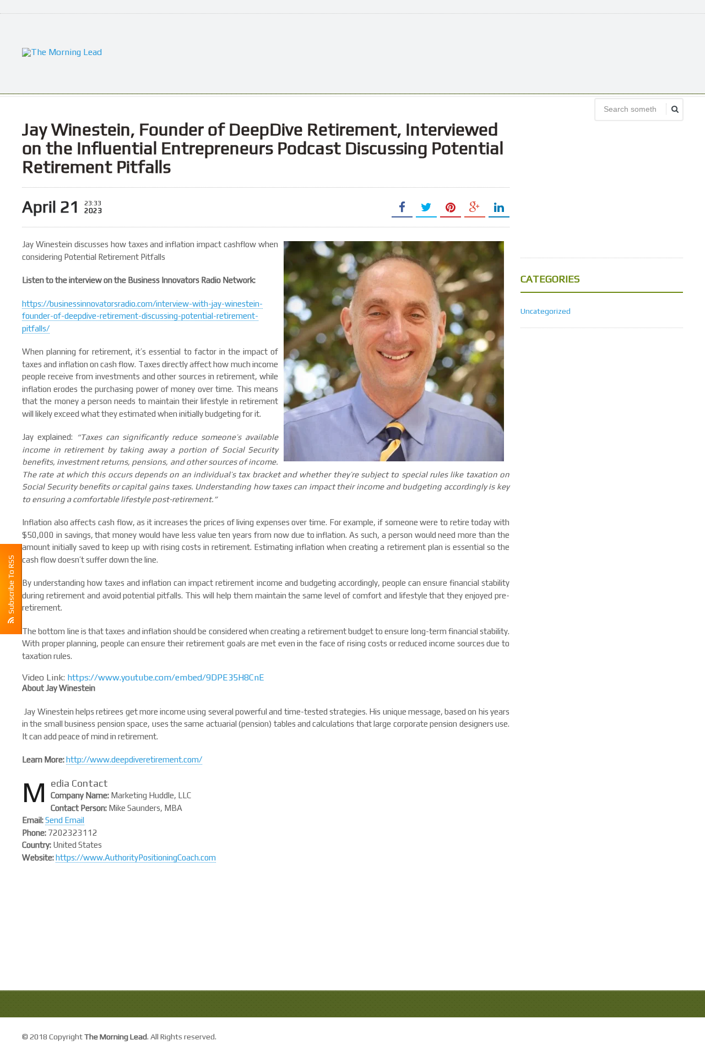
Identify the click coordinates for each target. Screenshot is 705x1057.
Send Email (64, 820)
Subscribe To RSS (11, 586)
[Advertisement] (482, 52)
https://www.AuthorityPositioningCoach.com (136, 857)
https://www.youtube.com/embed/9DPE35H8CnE (165, 677)
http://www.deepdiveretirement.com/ (134, 759)
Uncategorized (545, 311)
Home (671, 1035)
